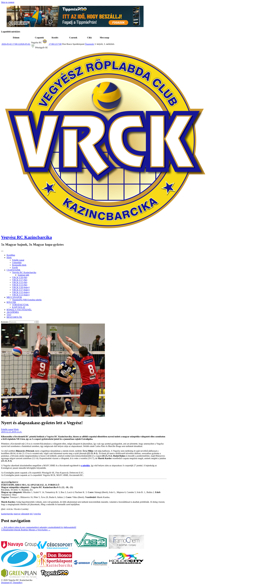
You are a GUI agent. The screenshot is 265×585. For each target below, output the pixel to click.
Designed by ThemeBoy (11, 582)
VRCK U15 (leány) (21, 292)
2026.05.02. (16, 44)
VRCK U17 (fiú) (19, 280)
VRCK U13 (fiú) (19, 285)
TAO (9, 314)
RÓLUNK (11, 302)
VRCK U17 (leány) (21, 290)
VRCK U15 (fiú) (19, 282)
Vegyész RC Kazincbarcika (26, 237)
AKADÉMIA (13, 312)
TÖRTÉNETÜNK (20, 305)
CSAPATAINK (13, 270)
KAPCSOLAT (18, 307)
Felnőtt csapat (18, 260)
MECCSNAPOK (14, 297)
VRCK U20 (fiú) (19, 277)
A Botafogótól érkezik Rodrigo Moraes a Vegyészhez (25, 530)
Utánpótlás (17, 262)
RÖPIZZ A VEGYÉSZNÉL (19, 309)
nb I (31, 514)
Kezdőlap (11, 255)
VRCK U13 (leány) (21, 295)
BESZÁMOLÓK (14, 317)
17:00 (55, 44)
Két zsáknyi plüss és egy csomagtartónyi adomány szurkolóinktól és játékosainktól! (38, 527)
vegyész (37, 514)
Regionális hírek (19, 265)
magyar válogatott (21, 514)
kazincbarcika (7, 514)
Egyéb (15, 267)
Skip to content (7, 2)
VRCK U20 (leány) (21, 287)
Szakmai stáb (23, 275)
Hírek (9, 257)
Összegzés (89, 44)
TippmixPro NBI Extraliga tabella (27, 300)
